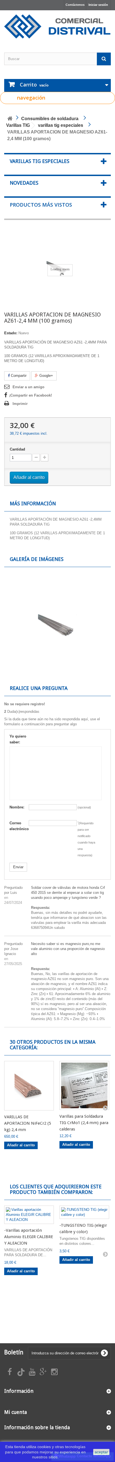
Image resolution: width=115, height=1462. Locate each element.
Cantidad (17, 449)
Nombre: (16, 807)
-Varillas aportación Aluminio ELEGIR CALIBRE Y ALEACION (28, 1237)
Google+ (45, 375)
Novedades (24, 183)
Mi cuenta (15, 1412)
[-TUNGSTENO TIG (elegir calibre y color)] (84, 1212)
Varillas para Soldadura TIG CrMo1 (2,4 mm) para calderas (83, 1123)
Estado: (10, 333)
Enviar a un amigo (28, 387)
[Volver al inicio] (9, 118)
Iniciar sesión (98, 4)
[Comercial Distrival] (57, 26)
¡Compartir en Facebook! (30, 395)
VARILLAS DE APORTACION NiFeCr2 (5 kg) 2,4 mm (27, 1123)
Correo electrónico (19, 826)
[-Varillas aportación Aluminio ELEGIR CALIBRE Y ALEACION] (29, 1215)
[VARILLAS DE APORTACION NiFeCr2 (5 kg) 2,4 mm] (29, 1085)
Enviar (18, 867)
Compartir (18, 375)
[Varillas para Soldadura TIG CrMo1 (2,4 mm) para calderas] (84, 1085)
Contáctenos (75, 4)
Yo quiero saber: (17, 739)
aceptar (101, 1452)
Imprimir (20, 404)
